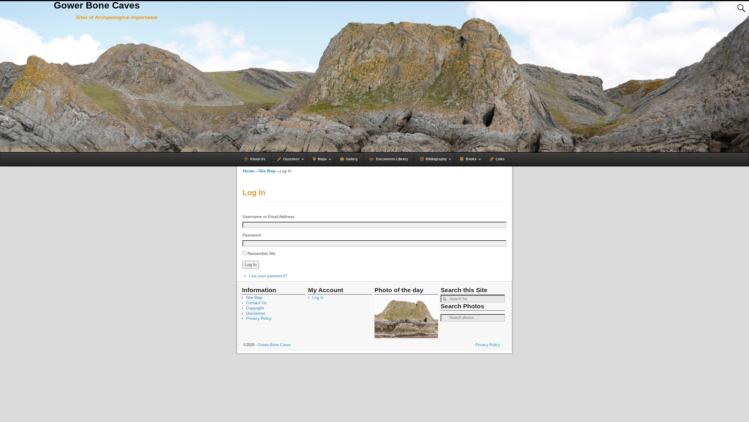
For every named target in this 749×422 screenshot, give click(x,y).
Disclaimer (255, 313)
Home (248, 171)
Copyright (255, 308)
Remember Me (261, 253)
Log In (251, 264)
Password (252, 235)
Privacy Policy (259, 318)
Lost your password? (268, 275)
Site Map (267, 171)
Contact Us (256, 302)
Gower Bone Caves (97, 5)
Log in (318, 297)
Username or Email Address (268, 216)
